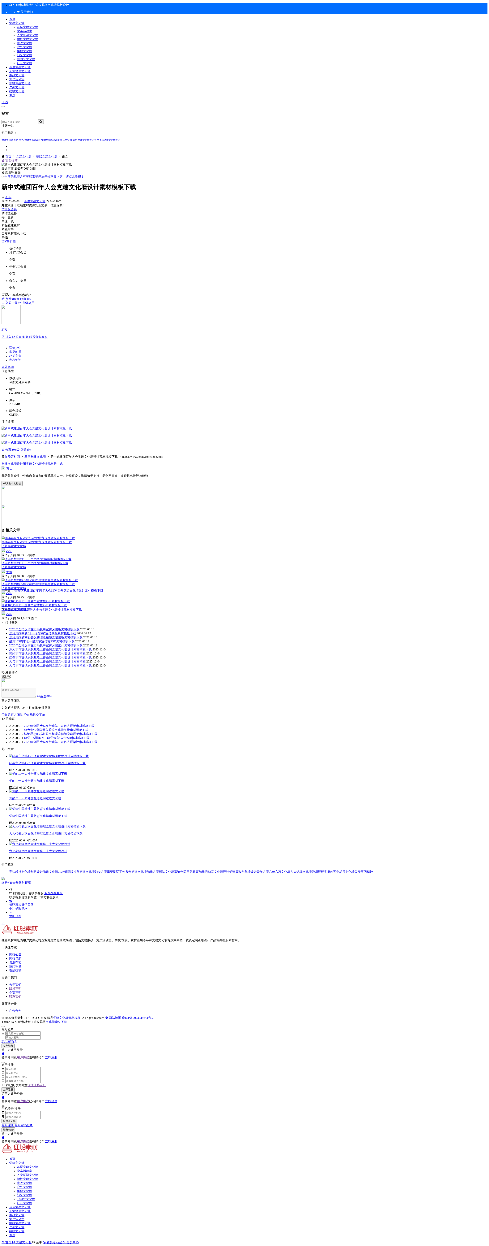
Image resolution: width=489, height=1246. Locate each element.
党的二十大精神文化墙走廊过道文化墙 (35, 798)
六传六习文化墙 (279, 871)
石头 (8, 197)
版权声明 (15, 988)
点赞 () (10, 299)
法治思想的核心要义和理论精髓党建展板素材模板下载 (38, 584)
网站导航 (15, 958)
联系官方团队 (14, 714)
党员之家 (153, 871)
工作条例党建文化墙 (133, 871)
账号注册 (8, 1125)
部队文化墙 (24, 55)
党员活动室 (24, 31)
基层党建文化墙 (27, 27)
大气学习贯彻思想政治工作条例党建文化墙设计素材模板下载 (50, 665)
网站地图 (114, 1017)
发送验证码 (9, 1121)
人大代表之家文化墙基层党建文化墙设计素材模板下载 (46, 833)
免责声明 (15, 992)
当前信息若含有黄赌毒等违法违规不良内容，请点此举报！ (44, 176)
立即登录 (8, 1045)
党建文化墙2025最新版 (58, 871)
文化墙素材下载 (56, 1021)
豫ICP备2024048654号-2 (138, 1017)
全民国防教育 (189, 871)
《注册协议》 (37, 1085)
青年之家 (263, 871)
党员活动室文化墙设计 (108, 140)
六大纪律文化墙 (301, 871)
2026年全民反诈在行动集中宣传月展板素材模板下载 (37, 542)
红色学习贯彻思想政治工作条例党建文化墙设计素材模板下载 (50, 657)
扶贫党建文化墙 (84, 871)
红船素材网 (12, 456)
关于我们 (15, 984)
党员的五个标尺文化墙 (339, 871)
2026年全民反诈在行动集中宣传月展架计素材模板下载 (46, 645)
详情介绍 (15, 347)
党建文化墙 (16, 23)
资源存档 (15, 962)
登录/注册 (8, 1129)
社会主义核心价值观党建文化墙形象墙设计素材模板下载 (47, 763)
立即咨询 (8, 367)
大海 (9, 572)
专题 (12, 95)
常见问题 (15, 352)
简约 (75, 140)
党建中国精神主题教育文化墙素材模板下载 (38, 816)
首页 (12, 19)
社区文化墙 (24, 63)
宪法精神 (15, 871)
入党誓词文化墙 (27, 35)
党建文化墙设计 (32, 140)
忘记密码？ (9, 1041)
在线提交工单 (36, 714)
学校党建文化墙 (27, 39)
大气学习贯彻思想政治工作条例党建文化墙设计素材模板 (47, 661)
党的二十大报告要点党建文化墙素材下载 (36, 780)
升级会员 (11, 209)
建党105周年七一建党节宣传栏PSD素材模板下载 (34, 605)
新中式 (58, 463)
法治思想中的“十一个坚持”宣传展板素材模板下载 (35, 563)
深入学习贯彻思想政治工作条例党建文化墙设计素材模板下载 (50, 649)
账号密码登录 (24, 1125)
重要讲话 (113, 871)
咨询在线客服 (53, 893)
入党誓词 (67, 140)
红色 (16, 140)
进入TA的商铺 (15, 337)
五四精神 (367, 871)
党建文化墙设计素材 (51, 140)
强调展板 (318, 871)
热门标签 (15, 966)
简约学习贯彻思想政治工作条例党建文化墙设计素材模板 (47, 653)
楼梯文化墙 (24, 51)
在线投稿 (15, 970)
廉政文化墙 (24, 43)
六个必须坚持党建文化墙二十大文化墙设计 (38, 851)
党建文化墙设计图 (87, 140)
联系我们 (15, 996)
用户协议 (23, 1057)
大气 (21, 140)
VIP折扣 (10, 241)
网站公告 (15, 954)
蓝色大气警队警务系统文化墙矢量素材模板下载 (56, 730)
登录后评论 (44, 696)
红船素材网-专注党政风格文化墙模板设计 (40, 5)
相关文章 (15, 356)
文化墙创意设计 (32, 871)
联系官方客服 (38, 337)
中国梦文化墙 (26, 59)
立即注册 (51, 1057)
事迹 (177, 871)
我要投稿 (11, 160)
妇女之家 (101, 871)
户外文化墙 (24, 47)
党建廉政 (235, 871)
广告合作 (15, 1010)
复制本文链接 (13, 483)
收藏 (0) (25, 299)
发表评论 (15, 360)
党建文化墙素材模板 (67, 1017)
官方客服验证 (49, 897)
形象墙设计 (249, 871)
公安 (358, 871)
